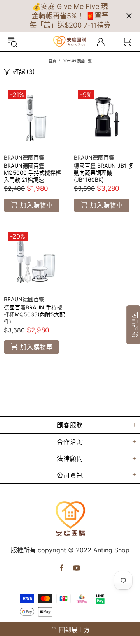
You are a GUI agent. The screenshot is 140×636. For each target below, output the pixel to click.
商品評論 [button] (135, 325)
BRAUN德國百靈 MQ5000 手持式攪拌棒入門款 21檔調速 (32, 172)
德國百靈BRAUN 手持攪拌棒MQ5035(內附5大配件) (34, 314)
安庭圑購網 (70, 41)
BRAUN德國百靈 (24, 157)
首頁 (52, 60)
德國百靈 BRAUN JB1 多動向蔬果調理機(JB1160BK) (104, 172)
